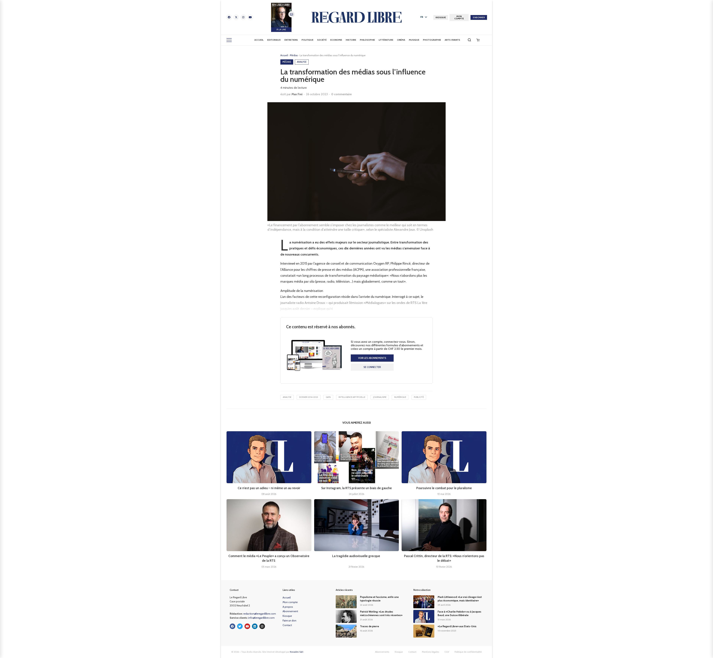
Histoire (351, 39)
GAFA (328, 397)
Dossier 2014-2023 (308, 397)
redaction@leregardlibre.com (259, 613)
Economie (336, 39)
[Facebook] (229, 17)
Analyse (287, 397)
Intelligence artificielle (351, 397)
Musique (414, 39)
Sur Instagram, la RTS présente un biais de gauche (356, 488)
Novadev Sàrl (296, 651)
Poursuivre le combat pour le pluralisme (444, 488)
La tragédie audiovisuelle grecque (356, 556)
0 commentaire (341, 94)
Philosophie (367, 39)
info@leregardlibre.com (261, 617)
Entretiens (291, 39)
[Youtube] (250, 17)
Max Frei (297, 94)
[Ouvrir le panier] (478, 40)
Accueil (258, 39)
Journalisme (379, 397)
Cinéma (401, 39)
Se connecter (372, 367)
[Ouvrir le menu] (229, 40)
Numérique (400, 397)
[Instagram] (243, 17)
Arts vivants (452, 39)
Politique (307, 39)
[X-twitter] (236, 17)
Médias (294, 55)
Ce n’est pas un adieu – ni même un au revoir (269, 488)
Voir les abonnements (372, 357)
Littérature (386, 39)
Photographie (432, 39)
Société (322, 39)
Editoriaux (274, 39)
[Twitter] (240, 626)
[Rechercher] (469, 39)
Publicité (419, 397)
